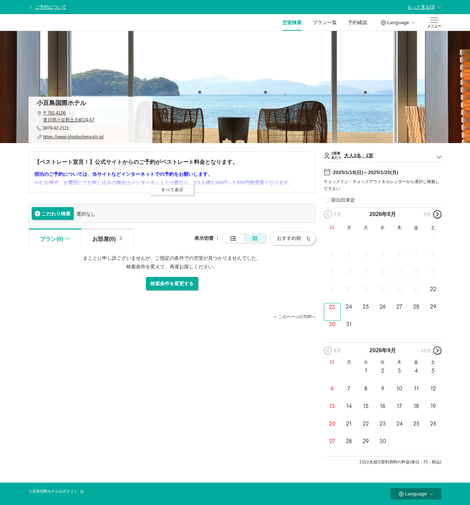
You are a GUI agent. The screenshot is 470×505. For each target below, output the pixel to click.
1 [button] (433, 236)
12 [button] (382, 272)
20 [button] (399, 289)
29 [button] (433, 307)
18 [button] (365, 289)
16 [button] (332, 289)
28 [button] (416, 307)
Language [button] (398, 22)
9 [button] (332, 272)
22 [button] (433, 289)
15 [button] (433, 272)
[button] (90, 116)
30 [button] (332, 324)
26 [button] (383, 307)
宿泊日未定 (343, 200)
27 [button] (399, 307)
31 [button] (349, 324)
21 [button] (416, 289)
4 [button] (365, 254)
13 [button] (399, 272)
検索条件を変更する (172, 283)
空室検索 (292, 22)
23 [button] (332, 307)
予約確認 (357, 22)
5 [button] (382, 254)
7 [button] (416, 254)
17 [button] (349, 289)
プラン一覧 (325, 22)
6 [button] (399, 254)
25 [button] (366, 307)
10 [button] (349, 272)
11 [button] (365, 272)
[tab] (107, 238)
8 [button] (433, 254)
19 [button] (382, 289)
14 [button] (416, 272)
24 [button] (349, 307)
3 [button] (349, 254)
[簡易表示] (255, 238)
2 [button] (332, 254)
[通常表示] (233, 238)
